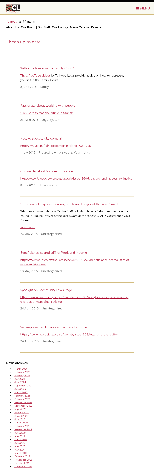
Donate (96, 27)
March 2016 (20, 453)
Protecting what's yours (55, 152)
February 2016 (22, 456)
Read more (27, 227)
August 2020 (21, 416)
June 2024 (20, 382)
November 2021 (23, 402)
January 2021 (21, 412)
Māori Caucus (79, 27)
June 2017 (19, 442)
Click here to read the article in (46, 113)
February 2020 (22, 426)
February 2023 (22, 395)
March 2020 (21, 422)
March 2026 (21, 368)
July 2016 (19, 449)
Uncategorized (48, 185)
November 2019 (23, 429)
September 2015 (23, 466)
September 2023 (23, 385)
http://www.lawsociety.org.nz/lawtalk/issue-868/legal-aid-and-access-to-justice (76, 178)
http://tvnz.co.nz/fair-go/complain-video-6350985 (55, 146)
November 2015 (23, 459)
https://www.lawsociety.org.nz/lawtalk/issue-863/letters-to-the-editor (69, 334)
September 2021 (23, 405)
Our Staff (43, 27)
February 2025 (22, 375)
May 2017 (19, 446)
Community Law (16, 9)
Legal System (51, 120)
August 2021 (21, 409)
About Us (12, 27)
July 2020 (19, 419)
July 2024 (19, 378)
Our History (60, 27)
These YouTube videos (35, 75)
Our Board (28, 27)
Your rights (82, 152)
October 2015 (21, 463)
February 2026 (22, 372)
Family (44, 87)
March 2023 (21, 392)
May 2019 (19, 436)
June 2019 (20, 432)
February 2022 (22, 399)
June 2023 (20, 389)
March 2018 (20, 439)
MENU (145, 8)
